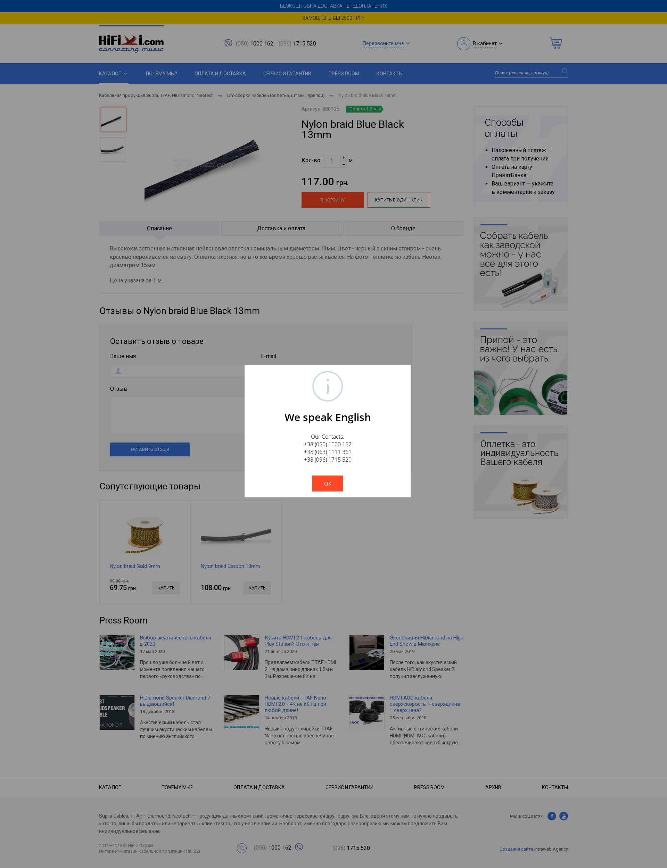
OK (327, 483)
